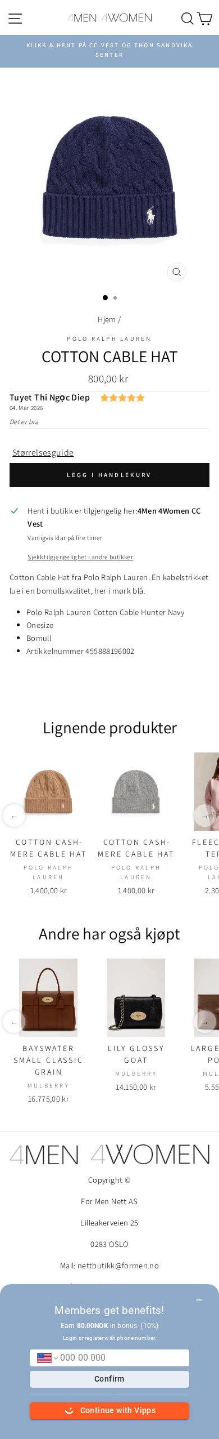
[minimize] (199, 1296)
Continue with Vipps (118, 1410)
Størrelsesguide (43, 452)
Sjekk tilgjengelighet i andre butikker (80, 557)
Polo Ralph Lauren (109, 338)
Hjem (107, 319)
